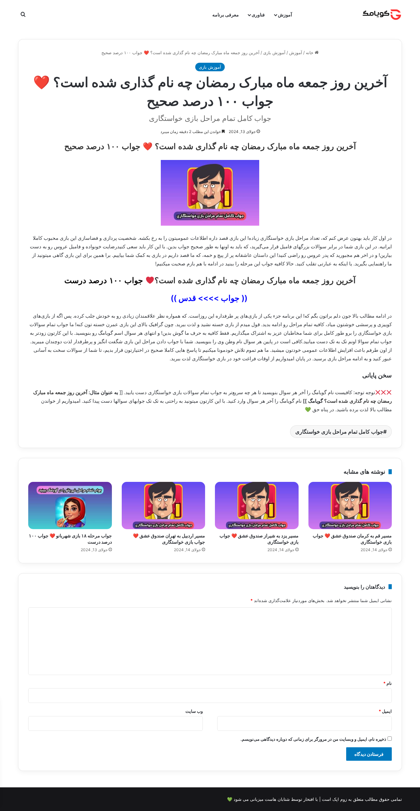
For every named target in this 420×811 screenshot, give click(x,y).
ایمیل (385, 711)
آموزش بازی (274, 52)
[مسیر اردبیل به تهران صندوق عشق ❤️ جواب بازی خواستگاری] (163, 505)
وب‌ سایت (194, 711)
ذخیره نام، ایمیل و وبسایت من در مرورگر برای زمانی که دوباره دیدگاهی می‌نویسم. (313, 739)
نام (387, 683)
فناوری (258, 14)
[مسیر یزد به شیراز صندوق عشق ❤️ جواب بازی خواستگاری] (257, 505)
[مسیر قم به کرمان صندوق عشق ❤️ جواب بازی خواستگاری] (350, 505)
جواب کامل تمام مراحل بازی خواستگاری (339, 431)
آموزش (285, 14)
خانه (310, 52)
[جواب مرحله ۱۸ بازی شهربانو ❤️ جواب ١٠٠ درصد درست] (70, 505)
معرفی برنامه (225, 14)
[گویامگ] (382, 15)
